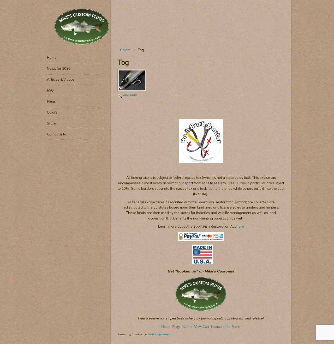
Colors (125, 50)
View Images (130, 94)
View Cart (201, 327)
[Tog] (131, 80)
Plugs (176, 327)
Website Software (158, 334)
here (240, 226)
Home (165, 327)
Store (236, 327)
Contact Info (220, 327)
